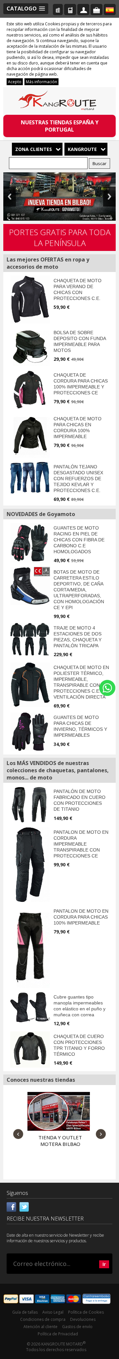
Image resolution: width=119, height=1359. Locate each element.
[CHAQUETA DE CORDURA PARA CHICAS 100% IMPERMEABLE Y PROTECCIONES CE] (30, 390)
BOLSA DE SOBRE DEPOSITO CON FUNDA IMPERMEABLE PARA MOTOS (80, 341)
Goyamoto (59, 101)
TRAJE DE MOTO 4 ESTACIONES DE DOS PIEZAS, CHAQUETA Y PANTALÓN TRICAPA (77, 636)
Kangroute (82, 149)
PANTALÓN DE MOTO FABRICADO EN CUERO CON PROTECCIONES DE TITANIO (79, 800)
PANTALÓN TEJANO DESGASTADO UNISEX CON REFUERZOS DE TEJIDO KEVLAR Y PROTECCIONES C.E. (78, 478)
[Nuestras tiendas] (58, 9)
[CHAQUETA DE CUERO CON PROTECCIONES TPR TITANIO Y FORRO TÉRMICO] (30, 1049)
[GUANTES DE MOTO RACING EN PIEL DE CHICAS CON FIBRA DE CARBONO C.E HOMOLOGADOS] (30, 542)
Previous (9, 196)
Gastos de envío (77, 1326)
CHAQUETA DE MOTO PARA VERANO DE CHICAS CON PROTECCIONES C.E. (77, 289)
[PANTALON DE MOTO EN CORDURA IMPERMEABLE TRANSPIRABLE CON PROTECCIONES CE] (30, 864)
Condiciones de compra (42, 1319)
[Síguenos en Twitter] (24, 1206)
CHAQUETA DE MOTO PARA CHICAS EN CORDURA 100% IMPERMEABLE (77, 427)
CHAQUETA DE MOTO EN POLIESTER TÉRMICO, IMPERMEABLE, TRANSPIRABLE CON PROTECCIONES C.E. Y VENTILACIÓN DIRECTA (81, 682)
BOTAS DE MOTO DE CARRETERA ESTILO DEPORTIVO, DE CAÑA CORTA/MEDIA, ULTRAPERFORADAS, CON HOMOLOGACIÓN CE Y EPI (79, 589)
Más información (41, 82)
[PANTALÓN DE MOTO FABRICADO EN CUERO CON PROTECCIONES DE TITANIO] (30, 804)
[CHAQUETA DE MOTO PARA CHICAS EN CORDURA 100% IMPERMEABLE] (30, 436)
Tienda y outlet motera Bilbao (60, 1140)
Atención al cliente (40, 1326)
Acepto (14, 82)
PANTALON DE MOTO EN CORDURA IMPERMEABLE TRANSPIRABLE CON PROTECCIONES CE (81, 843)
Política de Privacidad (58, 1334)
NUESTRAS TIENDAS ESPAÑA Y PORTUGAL (60, 126)
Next (109, 196)
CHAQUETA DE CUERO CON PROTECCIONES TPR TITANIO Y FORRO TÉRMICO (79, 1045)
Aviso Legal (52, 1312)
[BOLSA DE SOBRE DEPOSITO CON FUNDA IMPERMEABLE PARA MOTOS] (30, 347)
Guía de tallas (25, 1312)
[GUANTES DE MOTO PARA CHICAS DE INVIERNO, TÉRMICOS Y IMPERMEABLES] (30, 731)
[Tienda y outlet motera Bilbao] (58, 1111)
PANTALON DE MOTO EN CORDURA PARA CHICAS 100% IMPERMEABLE (81, 917)
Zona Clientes (33, 149)
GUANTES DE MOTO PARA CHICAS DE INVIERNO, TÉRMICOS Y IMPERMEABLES (80, 726)
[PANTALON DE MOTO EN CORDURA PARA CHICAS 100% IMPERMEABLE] (30, 947)
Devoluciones (83, 1319)
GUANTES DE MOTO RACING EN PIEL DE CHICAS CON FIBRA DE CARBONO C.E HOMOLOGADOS (79, 539)
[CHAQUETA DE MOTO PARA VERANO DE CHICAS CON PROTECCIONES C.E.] (30, 300)
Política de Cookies (86, 1312)
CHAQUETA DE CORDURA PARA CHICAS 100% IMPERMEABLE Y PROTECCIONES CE (81, 383)
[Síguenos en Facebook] (12, 1206)
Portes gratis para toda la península (59, 237)
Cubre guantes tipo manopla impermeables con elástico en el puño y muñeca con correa (79, 1005)
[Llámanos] (70, 9)
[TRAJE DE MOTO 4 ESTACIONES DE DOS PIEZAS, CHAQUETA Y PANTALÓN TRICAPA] (30, 639)
